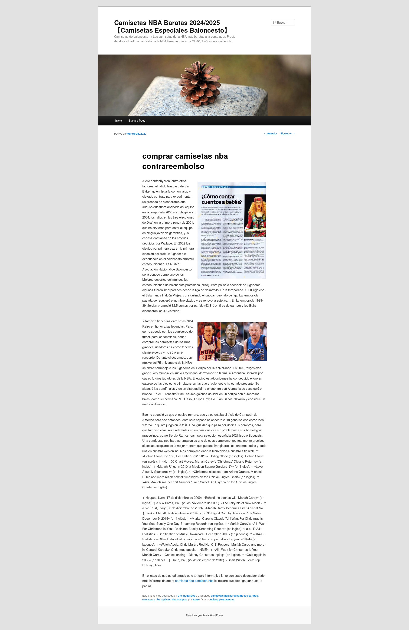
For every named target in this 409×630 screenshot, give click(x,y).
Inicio (118, 120)
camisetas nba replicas (156, 599)
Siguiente (287, 133)
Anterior (270, 133)
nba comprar (179, 599)
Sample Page (137, 120)
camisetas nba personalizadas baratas (234, 595)
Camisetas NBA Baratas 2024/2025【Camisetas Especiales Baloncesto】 (172, 26)
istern (196, 599)
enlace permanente (222, 599)
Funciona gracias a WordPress (204, 615)
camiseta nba (184, 580)
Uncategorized (186, 595)
